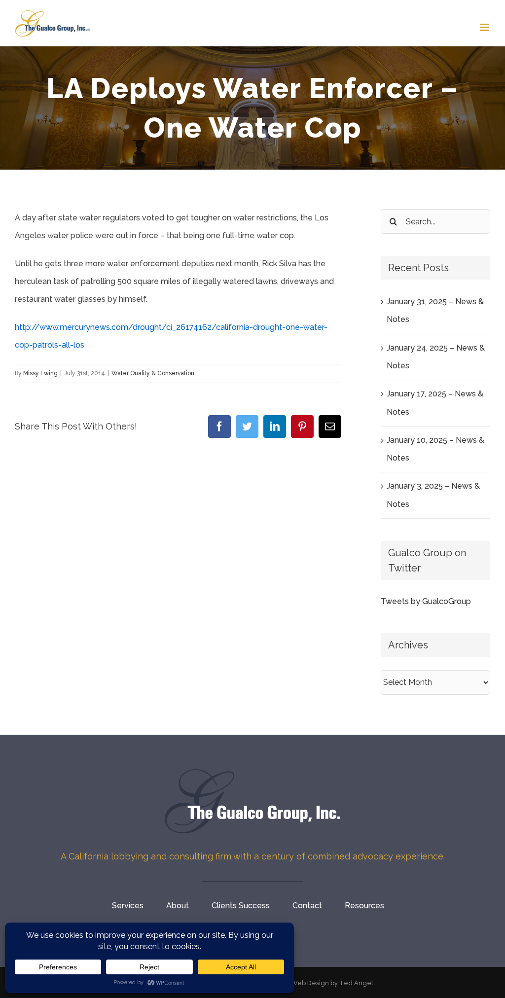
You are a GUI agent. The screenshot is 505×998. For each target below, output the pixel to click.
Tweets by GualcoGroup (426, 601)
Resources (364, 905)
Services (128, 905)
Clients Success (241, 905)
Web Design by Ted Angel (332, 983)
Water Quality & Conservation (152, 373)
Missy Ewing (40, 373)
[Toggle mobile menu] (485, 27)
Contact (307, 905)
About (177, 905)
